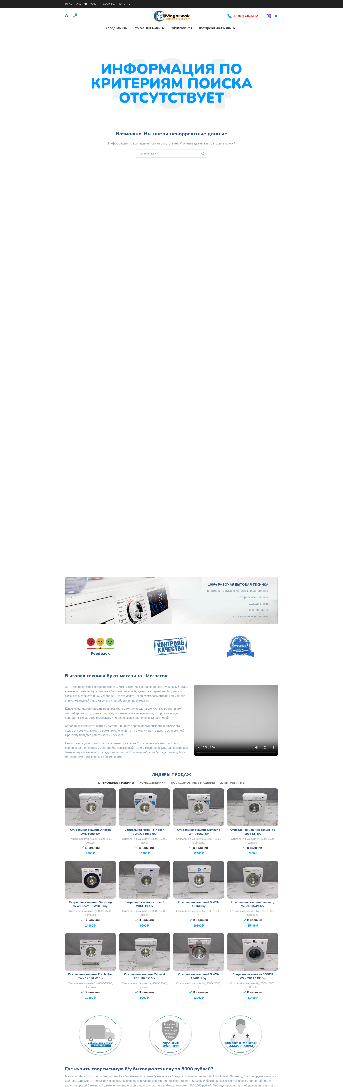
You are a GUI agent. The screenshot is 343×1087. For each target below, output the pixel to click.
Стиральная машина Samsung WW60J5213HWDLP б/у (90, 904)
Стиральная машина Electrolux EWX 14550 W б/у (90, 976)
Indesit (144, 842)
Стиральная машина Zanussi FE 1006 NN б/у (252, 832)
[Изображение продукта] (90, 807)
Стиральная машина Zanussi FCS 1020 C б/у (144, 976)
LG (198, 914)
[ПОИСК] (203, 153)
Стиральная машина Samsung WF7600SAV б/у (252, 904)
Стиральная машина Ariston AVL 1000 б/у (90, 832)
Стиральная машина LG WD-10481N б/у (198, 976)
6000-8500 (105, 838)
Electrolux (90, 987)
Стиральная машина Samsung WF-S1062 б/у (198, 832)
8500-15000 (159, 838)
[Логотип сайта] (171, 15)
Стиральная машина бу (83, 838)
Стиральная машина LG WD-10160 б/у (198, 904)
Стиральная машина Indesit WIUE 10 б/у (145, 904)
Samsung (198, 842)
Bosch (253, 987)
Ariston (90, 842)
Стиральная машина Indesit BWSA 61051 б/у (145, 832)
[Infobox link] (242, 16)
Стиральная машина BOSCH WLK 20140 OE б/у (252, 976)
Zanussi (252, 842)
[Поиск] (66, 16)
